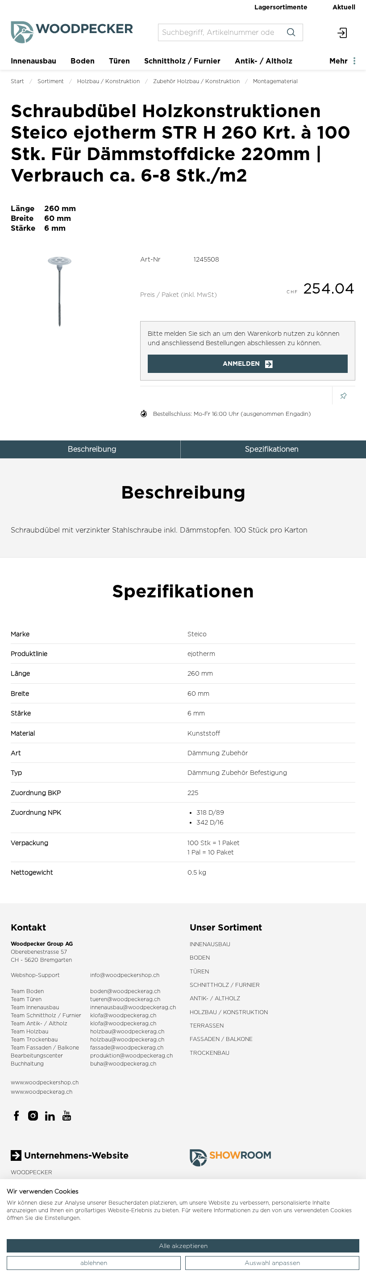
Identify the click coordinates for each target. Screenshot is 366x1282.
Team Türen (26, 999)
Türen (119, 61)
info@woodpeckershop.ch (124, 975)
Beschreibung (92, 449)
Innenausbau (33, 61)
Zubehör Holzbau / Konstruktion (196, 81)
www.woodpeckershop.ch (45, 1082)
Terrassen (207, 1025)
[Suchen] (291, 32)
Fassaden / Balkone (221, 1039)
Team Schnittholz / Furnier (46, 1015)
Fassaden (38, 1047)
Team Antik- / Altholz (39, 1023)
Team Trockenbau (34, 1039)
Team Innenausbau (35, 1007)
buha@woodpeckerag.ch (123, 1063)
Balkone (68, 1047)
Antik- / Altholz (263, 61)
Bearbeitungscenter (37, 1055)
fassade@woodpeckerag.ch (126, 1047)
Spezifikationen (272, 449)
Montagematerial (275, 81)
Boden (83, 61)
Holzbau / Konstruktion (108, 81)
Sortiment (50, 81)
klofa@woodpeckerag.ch (123, 1015)
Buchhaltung (27, 1063)
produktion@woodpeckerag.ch (131, 1055)
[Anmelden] (342, 32)
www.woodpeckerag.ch (41, 1092)
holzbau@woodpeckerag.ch (127, 1031)
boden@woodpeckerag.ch (125, 991)
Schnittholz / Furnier (182, 61)
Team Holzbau (29, 1031)
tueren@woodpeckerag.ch (125, 999)
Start (17, 81)
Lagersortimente (281, 7)
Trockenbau (209, 1053)
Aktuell (344, 7)
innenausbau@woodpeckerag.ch (133, 1007)
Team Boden (27, 991)
